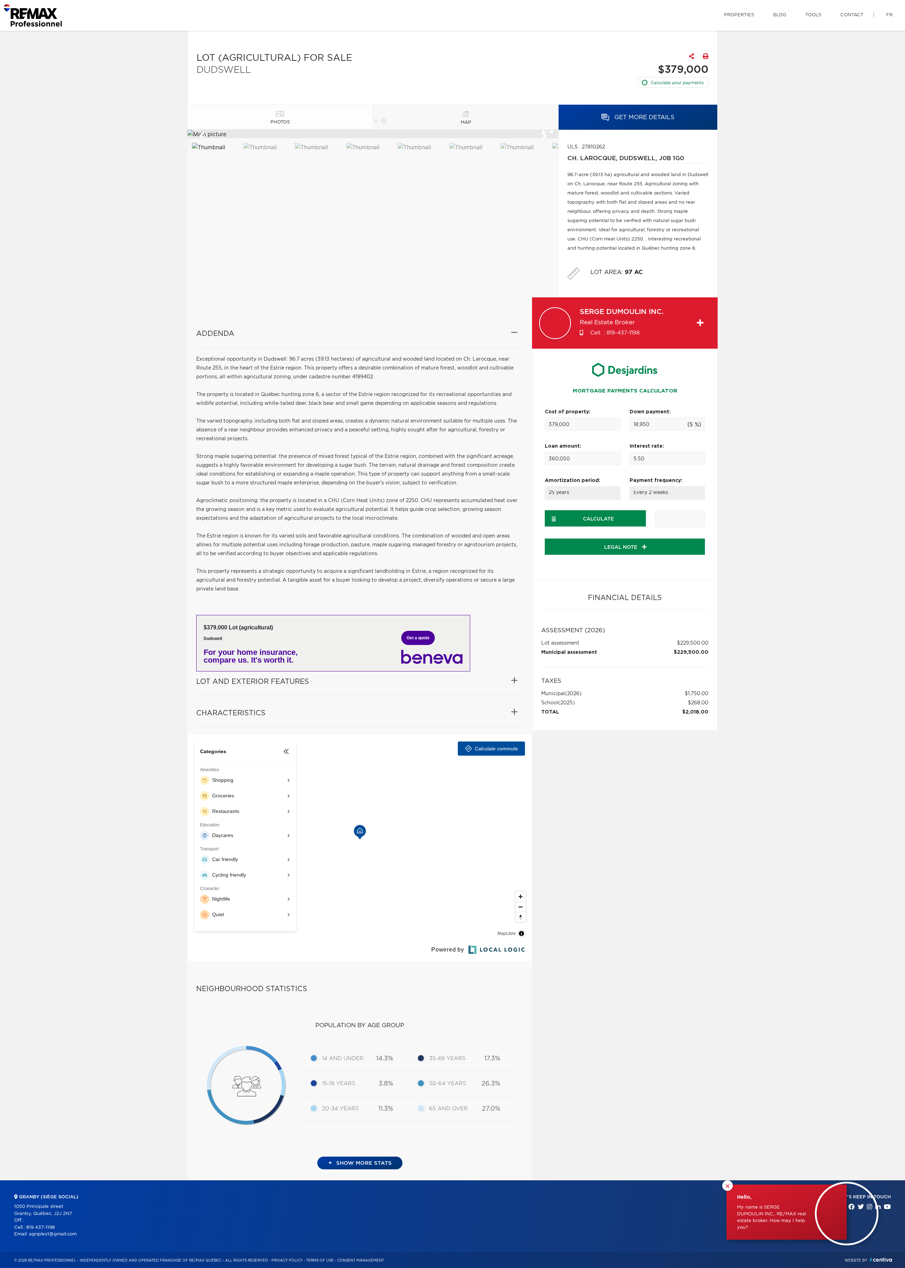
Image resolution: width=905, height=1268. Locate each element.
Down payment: (650, 411)
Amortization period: (572, 480)
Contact (851, 15)
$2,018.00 (695, 712)
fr (889, 15)
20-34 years (340, 1108)
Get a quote (418, 637)
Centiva (881, 1259)
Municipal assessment (569, 652)
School (549, 702)
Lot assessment (560, 643)
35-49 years (447, 1058)
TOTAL (550, 712)
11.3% (385, 1109)
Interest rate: (647, 446)
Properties (739, 15)
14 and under (342, 1058)
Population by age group (359, 1025)
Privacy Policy (287, 1260)
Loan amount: (563, 446)
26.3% (490, 1084)
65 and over (448, 1108)
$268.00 (698, 702)
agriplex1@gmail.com (53, 1234)
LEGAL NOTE (621, 547)
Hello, (744, 1197)
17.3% (492, 1058)
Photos (280, 122)
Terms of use (320, 1260)
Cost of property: (567, 411)
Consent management (360, 1260)
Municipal (553, 693)
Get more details (644, 117)
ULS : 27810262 (586, 147)
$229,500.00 (692, 643)
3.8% (386, 1084)
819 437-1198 (40, 1227)
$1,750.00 (696, 693)
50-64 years (447, 1083)
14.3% (384, 1058)
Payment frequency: (656, 480)
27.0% (491, 1109)
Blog (779, 15)
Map (466, 122)
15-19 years (338, 1083)
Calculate (598, 519)
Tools (813, 15)
